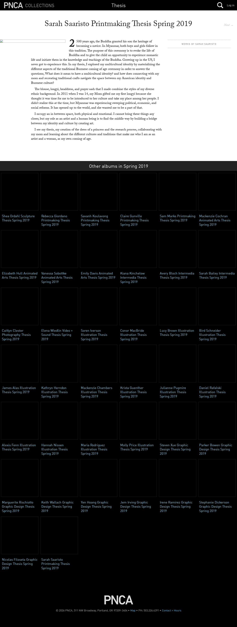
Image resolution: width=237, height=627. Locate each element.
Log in (230, 5)
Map (133, 610)
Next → (229, 25)
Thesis (118, 5)
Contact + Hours (171, 610)
